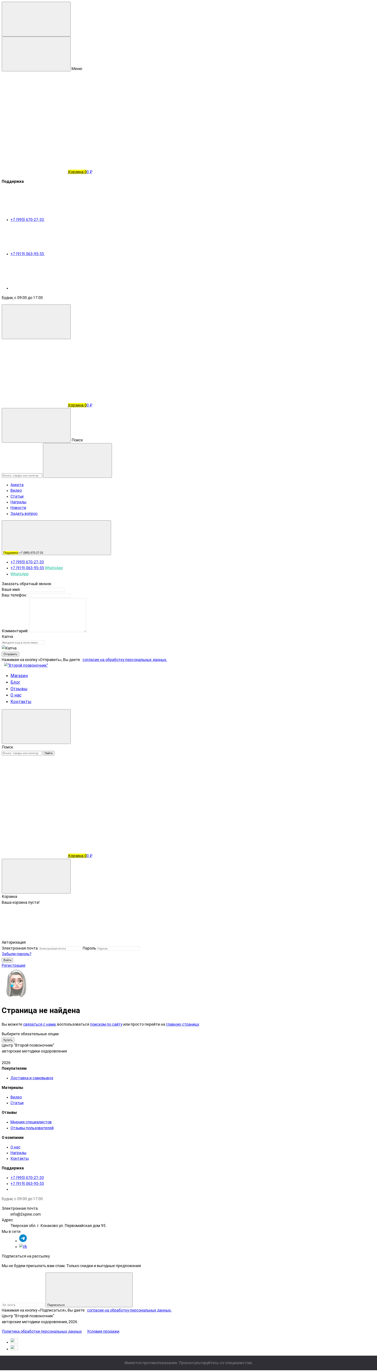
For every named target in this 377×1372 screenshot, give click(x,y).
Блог (15, 682)
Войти (7, 960)
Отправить (10, 654)
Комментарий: (15, 631)
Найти (49, 753)
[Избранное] (34, 821)
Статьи (17, 496)
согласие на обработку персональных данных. (124, 660)
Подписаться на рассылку (26, 1256)
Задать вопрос (24, 513)
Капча (7, 636)
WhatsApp (54, 568)
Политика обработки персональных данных (42, 1331)
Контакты (20, 701)
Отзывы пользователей (32, 1128)
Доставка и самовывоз (31, 1078)
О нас (15, 695)
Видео (16, 490)
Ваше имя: (11, 589)
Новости (18, 508)
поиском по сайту (106, 1024)
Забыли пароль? (16, 954)
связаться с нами (39, 1024)
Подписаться (56, 1305)
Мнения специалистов (31, 1122)
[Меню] (36, 19)
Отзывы (18, 688)
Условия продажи (103, 1331)
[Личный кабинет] (34, 371)
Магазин (19, 675)
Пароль (89, 948)
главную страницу (182, 1024)
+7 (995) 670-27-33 (27, 219)
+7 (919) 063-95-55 (27, 254)
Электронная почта (20, 948)
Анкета (17, 485)
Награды (18, 502)
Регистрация (13, 965)
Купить (8, 1040)
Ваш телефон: (14, 595)
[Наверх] (34, 937)
